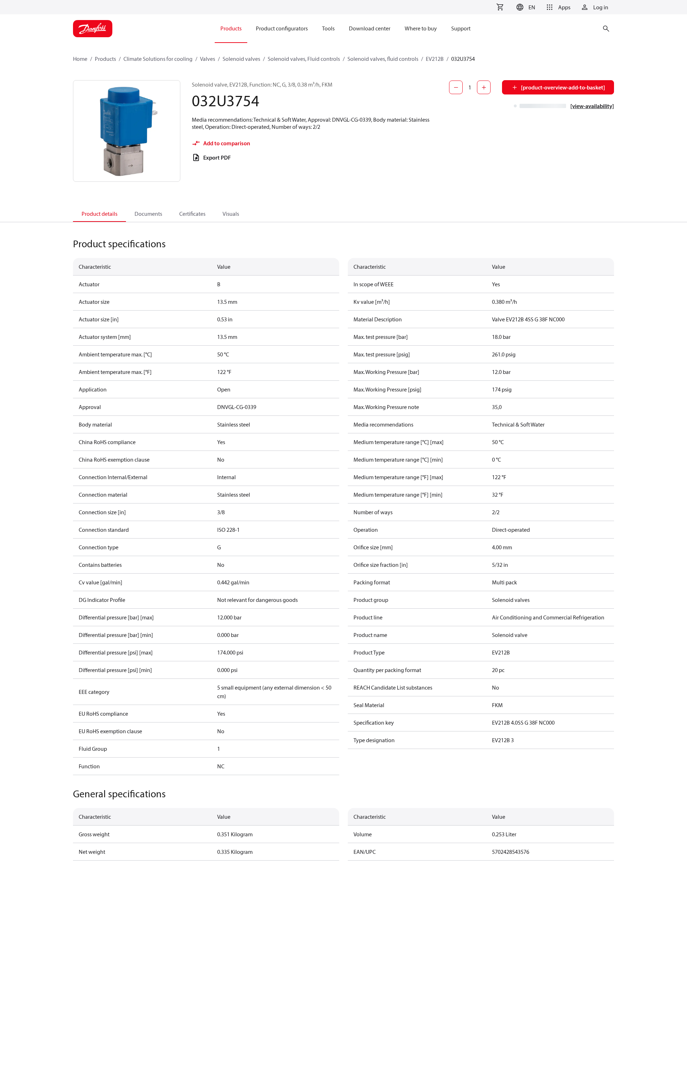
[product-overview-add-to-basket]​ (563, 87)
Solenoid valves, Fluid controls (304, 58)
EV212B (435, 58)
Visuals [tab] (231, 213)
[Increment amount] (484, 87)
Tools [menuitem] (328, 28)
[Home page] (92, 28)
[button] (524, 7)
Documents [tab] (148, 213)
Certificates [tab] (192, 213)
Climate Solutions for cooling (158, 58)
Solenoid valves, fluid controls (382, 58)
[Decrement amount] (456, 87)
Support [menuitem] (461, 28)
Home (80, 58)
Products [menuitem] (231, 28)
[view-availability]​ (592, 106)
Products (105, 58)
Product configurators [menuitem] (282, 28)
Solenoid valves (241, 58)
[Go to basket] (500, 7)
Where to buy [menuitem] (421, 28)
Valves (207, 58)
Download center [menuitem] (369, 28)
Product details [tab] (99, 213)
